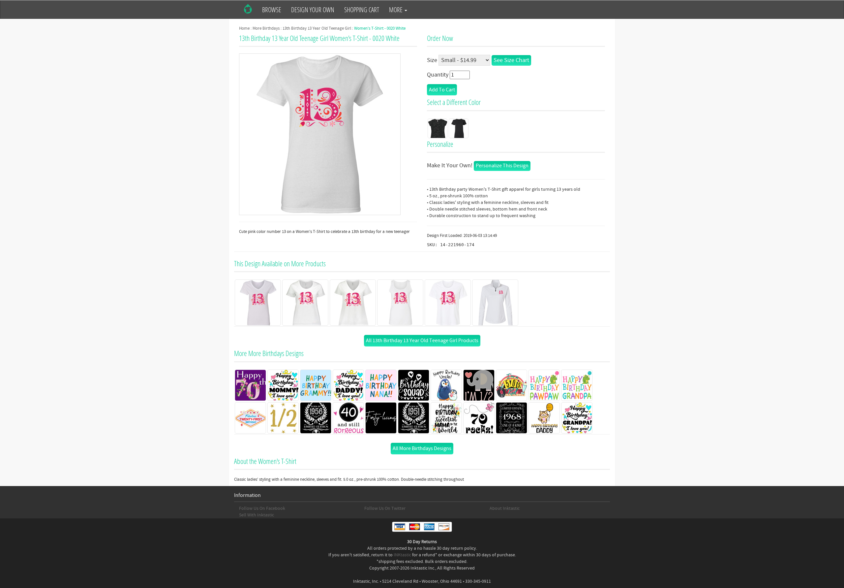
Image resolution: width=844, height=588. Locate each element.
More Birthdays (266, 28)
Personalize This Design (502, 165)
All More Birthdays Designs (422, 448)
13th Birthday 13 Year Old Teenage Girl (317, 28)
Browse (271, 9)
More (396, 9)
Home (244, 28)
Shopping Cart (361, 9)
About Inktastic (505, 508)
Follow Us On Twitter (385, 508)
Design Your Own (312, 9)
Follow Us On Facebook (262, 508)
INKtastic (402, 555)
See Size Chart (511, 60)
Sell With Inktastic (256, 515)
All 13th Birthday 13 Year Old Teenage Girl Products (422, 340)
